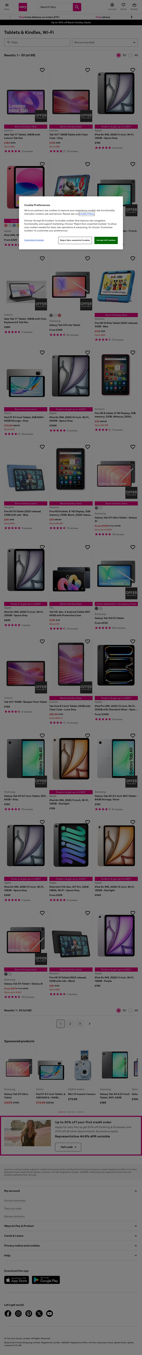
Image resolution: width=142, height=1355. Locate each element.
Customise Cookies (34, 240)
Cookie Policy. (86, 214)
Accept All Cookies (106, 240)
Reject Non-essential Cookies (75, 240)
